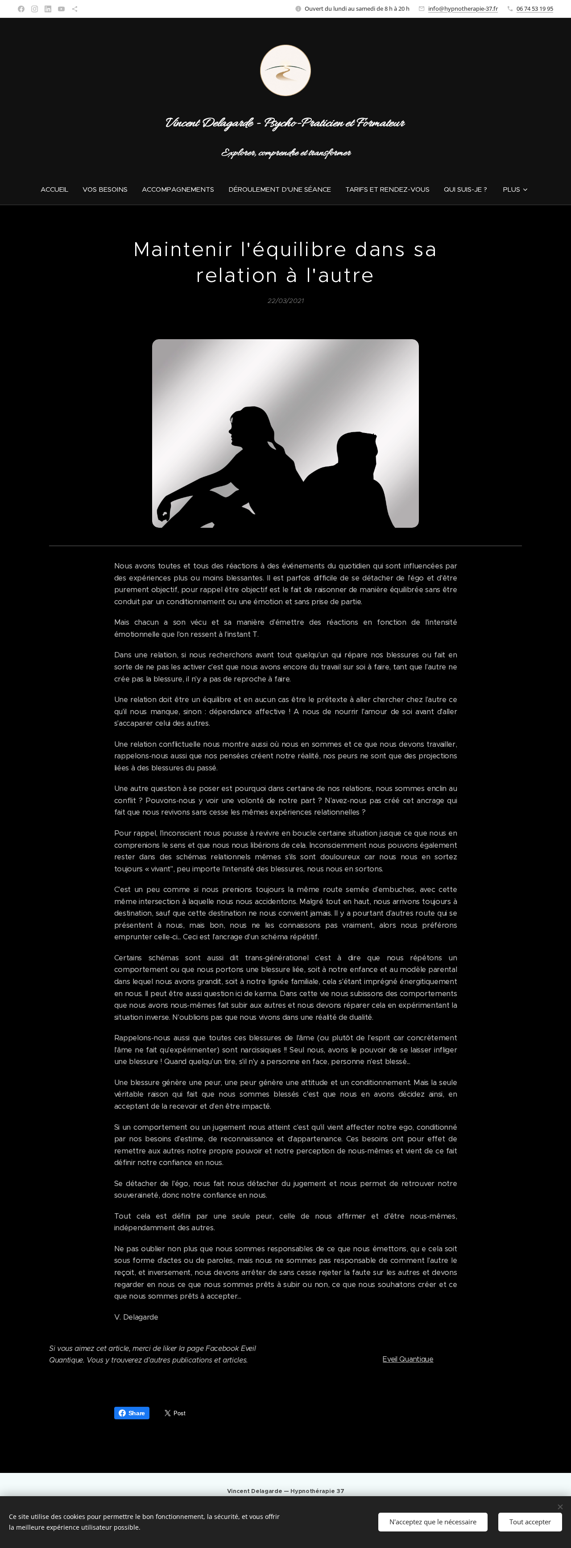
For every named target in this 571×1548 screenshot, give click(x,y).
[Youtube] (61, 9)
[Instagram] (34, 9)
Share (136, 1413)
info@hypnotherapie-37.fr (463, 8)
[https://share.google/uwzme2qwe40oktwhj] (74, 9)
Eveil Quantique (408, 1359)
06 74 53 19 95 (535, 8)
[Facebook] (21, 9)
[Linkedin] (48, 9)
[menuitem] (58, 189)
